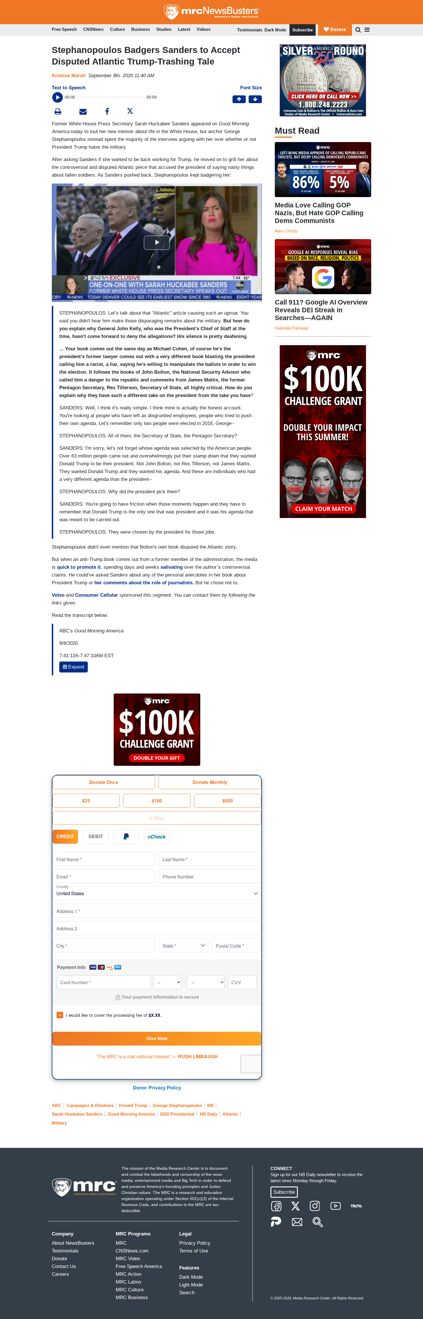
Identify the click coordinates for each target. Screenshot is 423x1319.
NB (210, 1105)
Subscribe (302, 29)
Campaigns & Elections (90, 1105)
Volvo (59, 595)
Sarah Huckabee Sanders (77, 1114)
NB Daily (208, 1114)
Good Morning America (131, 1114)
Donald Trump (133, 1105)
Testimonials (249, 29)
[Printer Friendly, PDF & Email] (83, 112)
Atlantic (230, 1114)
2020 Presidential (177, 1114)
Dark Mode (275, 29)
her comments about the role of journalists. (144, 582)
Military (59, 1122)
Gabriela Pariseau (291, 328)
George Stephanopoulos (177, 1105)
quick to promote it (79, 567)
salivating (171, 567)
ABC (56, 1105)
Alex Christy (286, 230)
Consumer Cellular (96, 595)
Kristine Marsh (68, 75)
